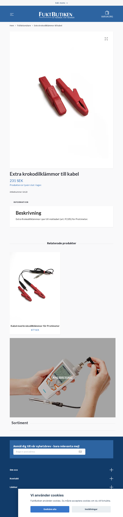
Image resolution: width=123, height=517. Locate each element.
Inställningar (91, 509)
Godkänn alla (50, 509)
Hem (12, 25)
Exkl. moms (60, 3)
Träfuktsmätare (24, 25)
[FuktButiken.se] (57, 15)
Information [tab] (21, 202)
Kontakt (14, 478)
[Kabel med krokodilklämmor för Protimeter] (35, 287)
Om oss (14, 469)
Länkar (13, 486)
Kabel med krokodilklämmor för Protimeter (35, 325)
